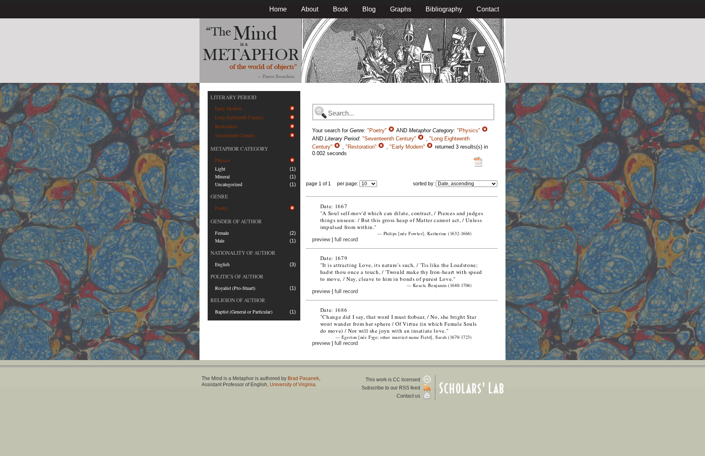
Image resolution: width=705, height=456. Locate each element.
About (309, 9)
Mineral (222, 177)
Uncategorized (228, 184)
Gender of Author (236, 221)
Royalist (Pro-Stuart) (235, 288)
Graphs (400, 9)
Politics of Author (237, 276)
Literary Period (233, 97)
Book (340, 9)
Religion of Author (238, 300)
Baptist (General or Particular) (244, 312)
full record (346, 239)
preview (321, 239)
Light (220, 169)
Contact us (409, 396)
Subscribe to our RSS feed (391, 388)
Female (222, 233)
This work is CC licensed (393, 380)
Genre (219, 196)
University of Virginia (292, 384)
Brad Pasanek (303, 378)
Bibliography (444, 9)
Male (219, 241)
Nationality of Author (243, 252)
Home (278, 9)
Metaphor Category (239, 148)
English (222, 264)
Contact (488, 9)
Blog (369, 9)
